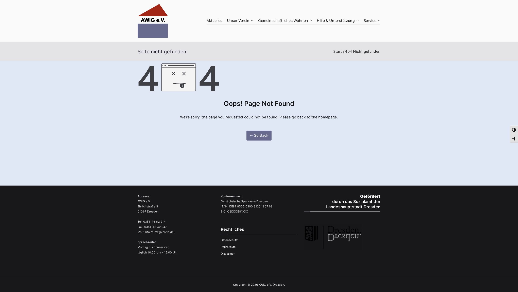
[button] (251, 20)
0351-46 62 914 (154, 221)
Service (370, 20)
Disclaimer (228, 253)
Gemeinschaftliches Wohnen (283, 20)
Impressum (228, 246)
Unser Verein (238, 20)
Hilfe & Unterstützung (336, 20)
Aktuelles (214, 20)
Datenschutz (229, 240)
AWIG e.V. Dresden (271, 284)
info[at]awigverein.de (159, 232)
